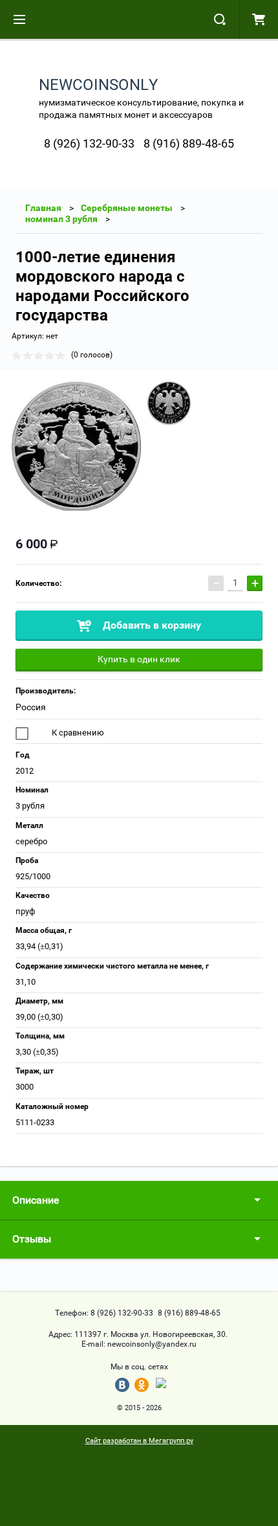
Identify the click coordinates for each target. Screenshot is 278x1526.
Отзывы (31, 1239)
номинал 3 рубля (61, 219)
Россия (31, 707)
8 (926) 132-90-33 (89, 143)
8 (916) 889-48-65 (189, 143)
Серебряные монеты (127, 208)
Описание (35, 1200)
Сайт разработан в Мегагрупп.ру (139, 1441)
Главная (43, 208)
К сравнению (77, 732)
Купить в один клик (139, 659)
